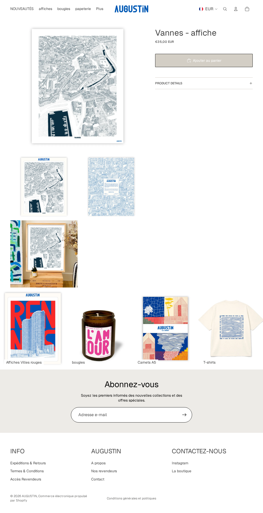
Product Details (168, 83)
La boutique (181, 471)
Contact (97, 479)
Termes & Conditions (27, 471)
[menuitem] (99, 9)
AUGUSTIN (29, 496)
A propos (98, 463)
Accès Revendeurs (25, 479)
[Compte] (235, 9)
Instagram (180, 463)
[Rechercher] (225, 9)
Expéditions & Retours (28, 463)
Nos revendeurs (104, 471)
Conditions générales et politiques (131, 498)
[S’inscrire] (184, 414)
